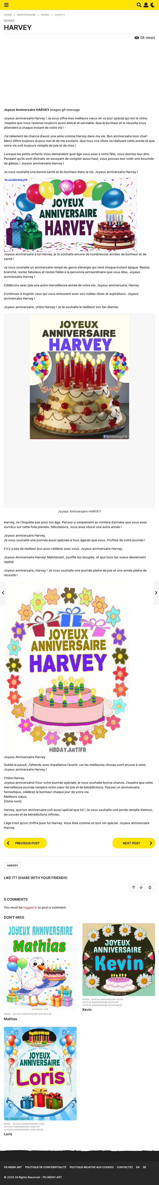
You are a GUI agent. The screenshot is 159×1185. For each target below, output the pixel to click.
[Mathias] (40, 966)
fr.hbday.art (13, 1167)
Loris (8, 1134)
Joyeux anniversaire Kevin (107, 999)
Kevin (87, 1010)
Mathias (10, 1019)
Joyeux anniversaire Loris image (23, 1130)
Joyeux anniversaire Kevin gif (100, 1002)
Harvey (12, 865)
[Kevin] (118, 959)
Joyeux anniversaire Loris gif (22, 1127)
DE (144, 1167)
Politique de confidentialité (45, 1167)
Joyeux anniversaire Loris (28, 1124)
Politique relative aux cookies (92, 1167)
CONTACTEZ (125, 1167)
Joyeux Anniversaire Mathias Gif (32, 1014)
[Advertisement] (79, 74)
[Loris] (40, 1073)
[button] (6, 5)
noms (9, 21)
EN (138, 1167)
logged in (30, 907)
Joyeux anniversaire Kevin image (102, 1005)
